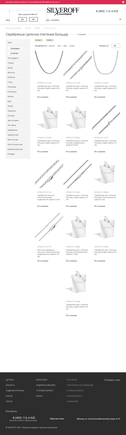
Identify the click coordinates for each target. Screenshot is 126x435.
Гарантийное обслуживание (80, 385)
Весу (65, 46)
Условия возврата (75, 391)
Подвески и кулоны (15, 391)
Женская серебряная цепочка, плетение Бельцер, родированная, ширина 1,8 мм (48, 253)
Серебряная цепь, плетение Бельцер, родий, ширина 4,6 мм (48, 88)
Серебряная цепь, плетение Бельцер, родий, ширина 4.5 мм (77, 88)
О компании (72, 401)
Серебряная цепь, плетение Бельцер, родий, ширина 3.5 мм (105, 143)
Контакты (55, 20)
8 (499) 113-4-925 (24, 417)
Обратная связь (57, 419)
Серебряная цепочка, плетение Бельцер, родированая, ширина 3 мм (48, 197)
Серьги (9, 401)
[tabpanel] (49, 65)
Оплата (46, 20)
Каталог (9, 20)
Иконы (39, 396)
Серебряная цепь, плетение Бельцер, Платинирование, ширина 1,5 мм (77, 252)
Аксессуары (41, 380)
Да (22, 19)
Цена (59, 46)
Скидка (72, 46)
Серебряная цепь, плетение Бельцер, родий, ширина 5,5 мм (105, 252)
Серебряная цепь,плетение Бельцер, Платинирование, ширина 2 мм (105, 197)
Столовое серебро (44, 391)
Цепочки (10, 380)
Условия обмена (74, 396)
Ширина (52, 46)
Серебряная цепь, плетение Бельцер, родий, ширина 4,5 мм (105, 88)
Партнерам (72, 380)
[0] (118, 20)
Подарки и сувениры (45, 385)
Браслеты (10, 385)
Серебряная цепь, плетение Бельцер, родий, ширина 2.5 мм (77, 197)
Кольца (9, 396)
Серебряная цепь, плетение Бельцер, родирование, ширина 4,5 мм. (77, 143)
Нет (33, 19)
